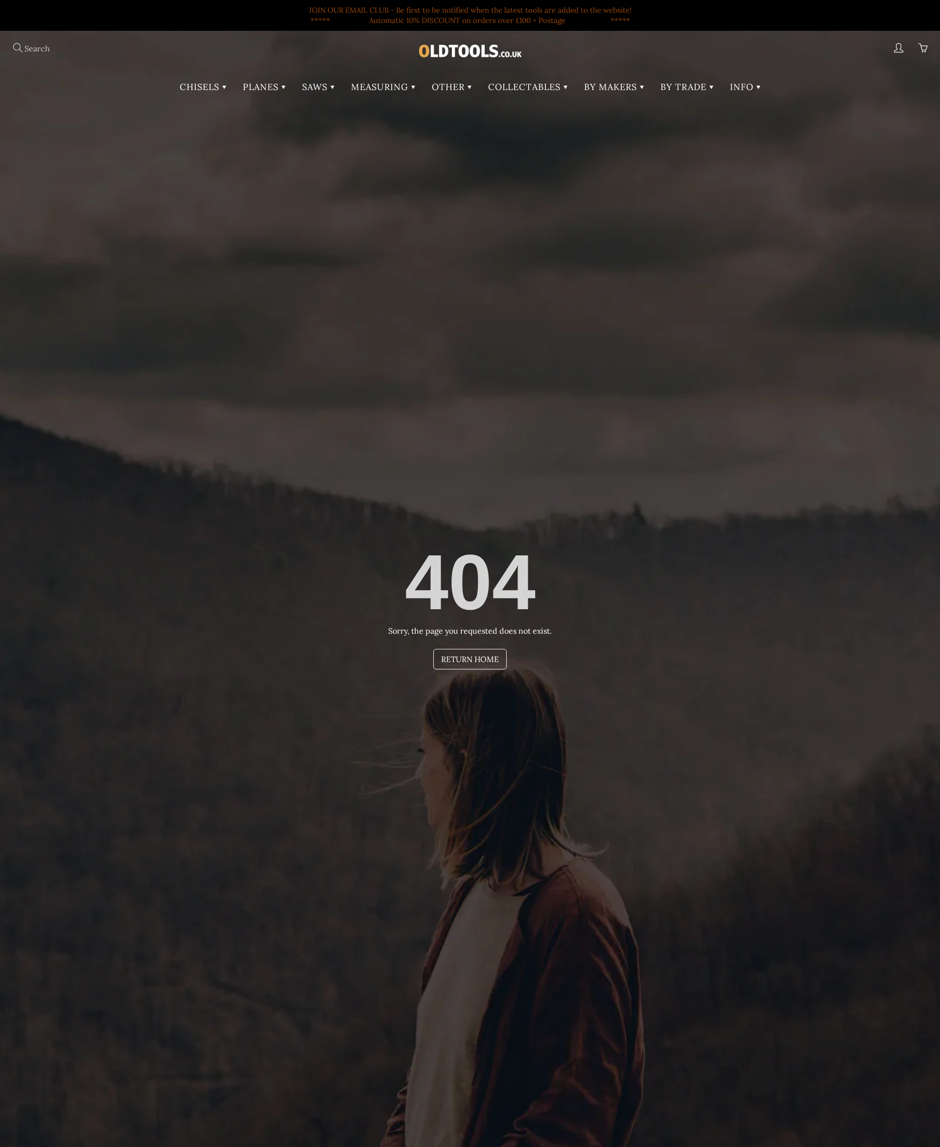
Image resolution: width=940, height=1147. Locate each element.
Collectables (526, 86)
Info (743, 86)
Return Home (470, 659)
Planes (262, 86)
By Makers (612, 86)
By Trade (684, 86)
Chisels (201, 86)
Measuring (381, 86)
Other (450, 86)
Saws (316, 86)
